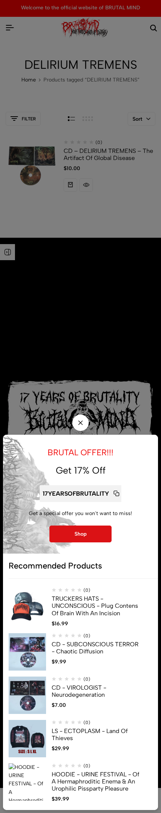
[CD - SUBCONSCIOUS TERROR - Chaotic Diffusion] (27, 652)
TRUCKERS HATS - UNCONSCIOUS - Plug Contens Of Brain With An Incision (95, 605)
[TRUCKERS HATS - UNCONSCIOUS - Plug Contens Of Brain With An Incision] (27, 606)
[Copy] (116, 493)
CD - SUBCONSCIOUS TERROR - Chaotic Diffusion (95, 648)
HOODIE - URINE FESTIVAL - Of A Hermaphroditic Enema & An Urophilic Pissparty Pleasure (95, 781)
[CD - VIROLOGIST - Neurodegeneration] (27, 695)
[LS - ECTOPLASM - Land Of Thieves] (27, 738)
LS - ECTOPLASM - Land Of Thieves (90, 734)
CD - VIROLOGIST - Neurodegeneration (79, 691)
